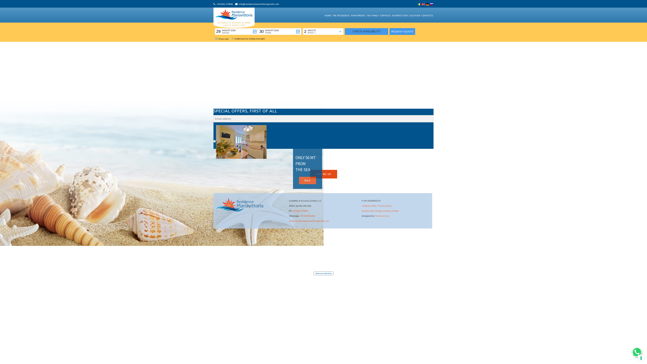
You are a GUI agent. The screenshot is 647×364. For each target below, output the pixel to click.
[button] (236, 31)
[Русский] (431, 4)
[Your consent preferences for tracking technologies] (641, 358)
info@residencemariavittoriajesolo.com (309, 220)
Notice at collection (324, 273)
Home (328, 15)
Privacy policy (385, 205)
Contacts (427, 15)
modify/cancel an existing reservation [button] (250, 39)
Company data (369, 205)
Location (414, 15)
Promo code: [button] (224, 39)
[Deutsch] (427, 4)
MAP (307, 180)
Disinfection (400, 15)
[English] (423, 4)
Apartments (358, 15)
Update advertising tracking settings (380, 210)
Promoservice (382, 215)
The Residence (341, 15)
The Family (373, 15)
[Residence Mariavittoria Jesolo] (234, 14)
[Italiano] (419, 4)
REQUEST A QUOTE (402, 31)
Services (385, 15)
